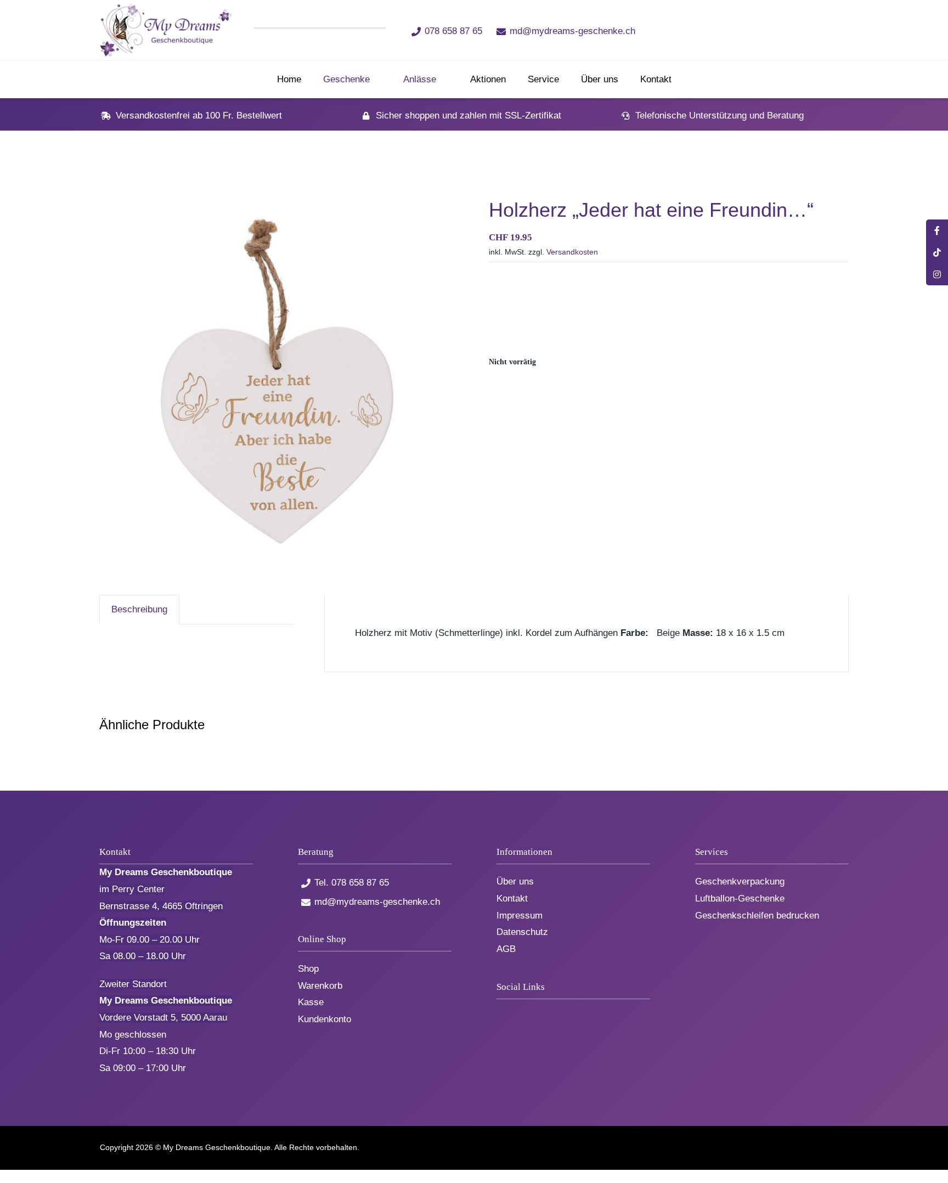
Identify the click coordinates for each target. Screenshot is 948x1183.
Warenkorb (320, 986)
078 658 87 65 (453, 31)
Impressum (519, 915)
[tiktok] (738, 30)
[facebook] (720, 30)
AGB (506, 949)
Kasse (311, 1002)
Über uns (515, 881)
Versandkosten (572, 251)
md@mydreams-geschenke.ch (572, 31)
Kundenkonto (324, 1019)
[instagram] (756, 30)
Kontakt (512, 898)
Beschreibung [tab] (139, 609)
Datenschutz (522, 932)
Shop (308, 969)
